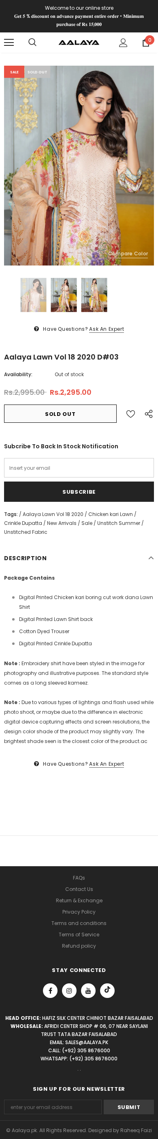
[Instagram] (69, 990)
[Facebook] (50, 990)
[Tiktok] (107, 990)
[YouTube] (88, 990)
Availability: (18, 374)
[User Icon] (123, 43)
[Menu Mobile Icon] (9, 42)
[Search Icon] (32, 43)
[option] (79, 165)
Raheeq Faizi (136, 1130)
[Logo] (79, 42)
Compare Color (128, 253)
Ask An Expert (106, 328)
